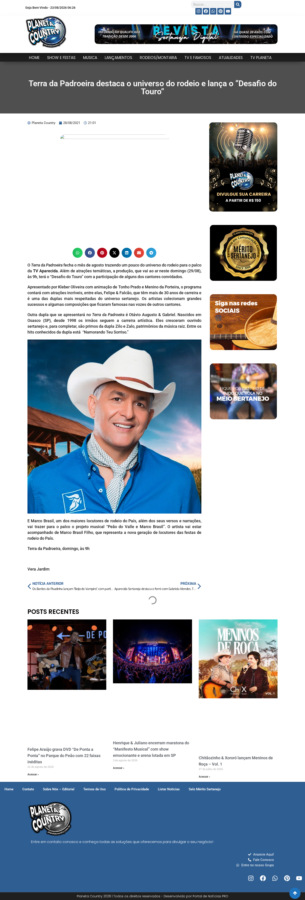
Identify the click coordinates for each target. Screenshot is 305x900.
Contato (28, 789)
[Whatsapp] (213, 11)
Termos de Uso (94, 789)
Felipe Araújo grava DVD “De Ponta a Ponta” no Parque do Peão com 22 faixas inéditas (63, 755)
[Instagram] (198, 11)
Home (8, 789)
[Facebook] (206, 11)
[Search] (237, 4)
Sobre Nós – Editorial (58, 789)
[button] (78, 253)
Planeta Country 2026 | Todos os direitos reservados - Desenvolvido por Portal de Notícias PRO (152, 896)
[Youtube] (228, 11)
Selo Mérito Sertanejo (205, 789)
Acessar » (33, 774)
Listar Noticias (169, 789)
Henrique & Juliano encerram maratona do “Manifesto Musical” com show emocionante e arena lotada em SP (151, 749)
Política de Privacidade (132, 789)
